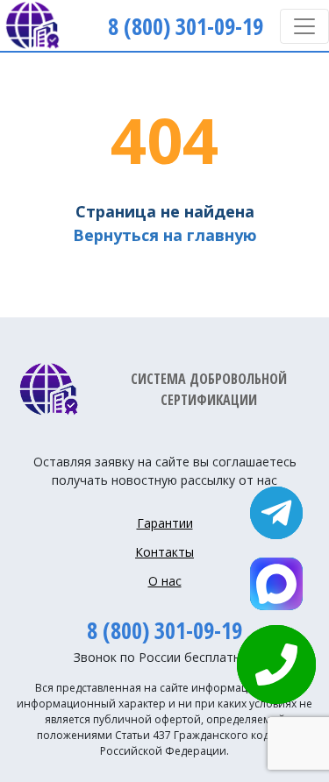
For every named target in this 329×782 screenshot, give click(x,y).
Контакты (164, 552)
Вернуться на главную (165, 234)
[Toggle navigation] (304, 26)
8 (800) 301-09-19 (164, 630)
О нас (165, 580)
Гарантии (165, 523)
